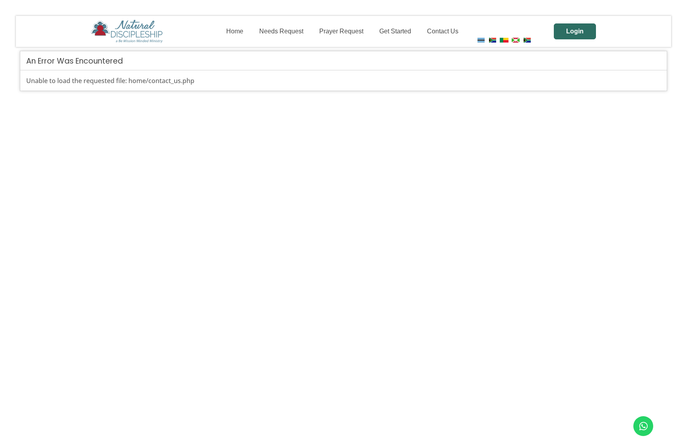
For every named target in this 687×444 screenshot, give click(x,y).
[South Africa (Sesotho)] (527, 40)
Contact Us (442, 31)
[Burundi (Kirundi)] (515, 40)
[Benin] (504, 40)
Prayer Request (341, 31)
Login (575, 31)
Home (234, 31)
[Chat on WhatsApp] (643, 426)
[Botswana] (481, 40)
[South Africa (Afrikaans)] (492, 40)
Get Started (395, 31)
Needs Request (281, 31)
